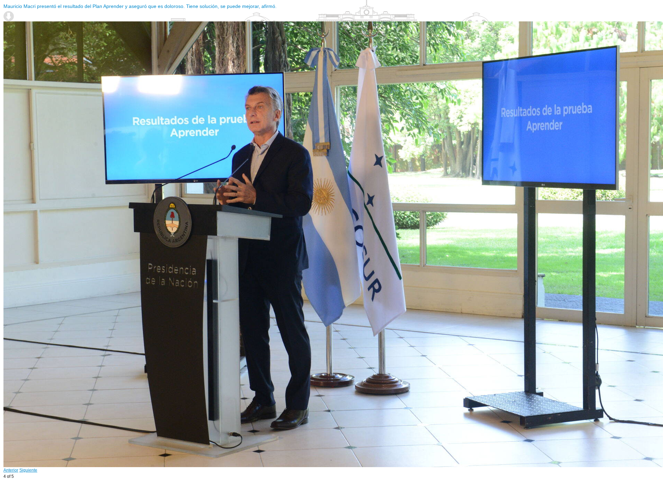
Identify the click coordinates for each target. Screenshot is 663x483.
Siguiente (28, 470)
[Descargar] (8, 16)
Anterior (10, 470)
